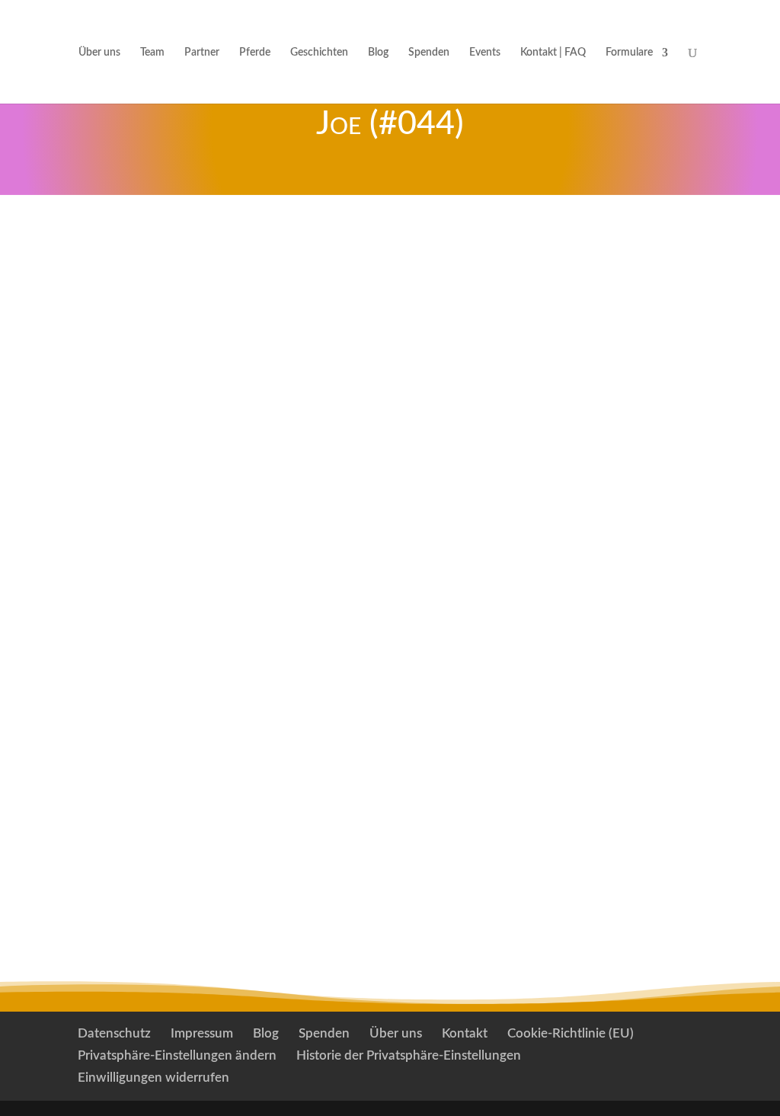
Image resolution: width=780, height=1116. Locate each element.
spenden (137, 251)
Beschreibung (512, 368)
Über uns (99, 52)
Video (607, 251)
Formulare (629, 52)
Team (152, 52)
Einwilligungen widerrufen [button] (153, 1077)
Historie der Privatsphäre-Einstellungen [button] (408, 1055)
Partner (201, 52)
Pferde (254, 52)
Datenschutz (114, 1033)
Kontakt (465, 1033)
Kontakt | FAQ (553, 52)
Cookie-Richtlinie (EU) (570, 1033)
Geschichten (319, 52)
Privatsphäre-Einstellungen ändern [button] (177, 1055)
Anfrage (389, 251)
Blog (378, 52)
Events (484, 52)
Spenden (428, 52)
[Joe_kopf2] (156, 504)
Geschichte (410, 406)
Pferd (388, 368)
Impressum (202, 1033)
